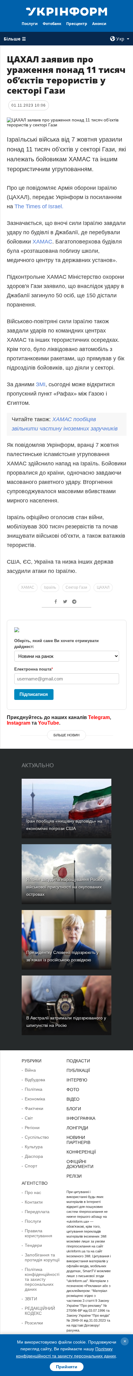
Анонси (99, 23)
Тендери (33, 1245)
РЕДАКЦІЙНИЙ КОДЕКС (40, 1311)
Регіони (32, 1127)
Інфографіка (80, 1118)
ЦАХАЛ (103, 587)
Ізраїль (50, 587)
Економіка (35, 1098)
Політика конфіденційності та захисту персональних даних (42, 1279)
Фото (72, 1089)
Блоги (73, 1108)
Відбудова (35, 1079)
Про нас (33, 1192)
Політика (33, 1089)
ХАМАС (42, 242)
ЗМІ (40, 384)
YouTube (48, 723)
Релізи (74, 1176)
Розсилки (34, 1322)
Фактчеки (34, 1108)
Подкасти (78, 1060)
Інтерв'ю (76, 1080)
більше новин (66, 735)
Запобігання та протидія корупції (42, 1257)
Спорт (31, 1165)
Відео (72, 1099)
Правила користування (38, 1233)
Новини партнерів (78, 1140)
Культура (34, 1146)
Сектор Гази (76, 587)
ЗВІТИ (31, 1298)
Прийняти (66, 1366)
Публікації (78, 1070)
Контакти (34, 1202)
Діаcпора (34, 1156)
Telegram (99, 717)
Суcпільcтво (37, 1137)
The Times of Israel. (39, 206)
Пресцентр (76, 23)
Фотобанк (52, 23)
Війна (30, 1070)
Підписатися (33, 694)
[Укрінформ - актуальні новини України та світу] (66, 11)
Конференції (81, 1151)
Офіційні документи (79, 1164)
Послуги (30, 23)
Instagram (18, 723)
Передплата (37, 1211)
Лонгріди (77, 1127)
